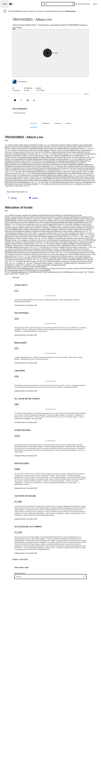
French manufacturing (19, 113)
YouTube (35, 198)
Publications (45, 123)
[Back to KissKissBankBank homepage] (10, 4)
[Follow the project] (15, 100)
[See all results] (72, 4)
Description (33, 123)
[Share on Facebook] (21, 100)
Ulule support (71, 11)
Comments (57, 123)
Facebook (14, 198)
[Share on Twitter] (27, 100)
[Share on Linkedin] (34, 100)
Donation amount (19, 573)
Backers (68, 123)
